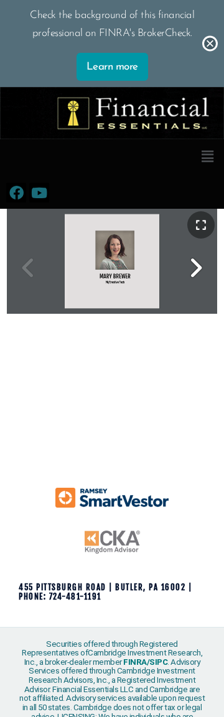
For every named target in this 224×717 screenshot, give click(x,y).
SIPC (158, 662)
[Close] (210, 44)
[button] (207, 157)
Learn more (112, 67)
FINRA (135, 662)
